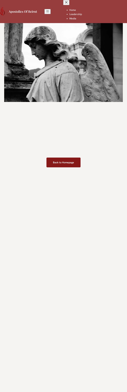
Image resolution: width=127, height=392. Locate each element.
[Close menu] (66, 2)
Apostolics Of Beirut (23, 11)
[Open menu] (47, 11)
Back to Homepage (63, 162)
